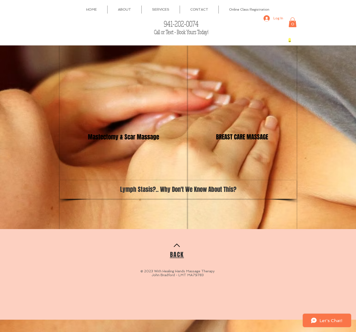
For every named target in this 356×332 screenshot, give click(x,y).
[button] (292, 22)
